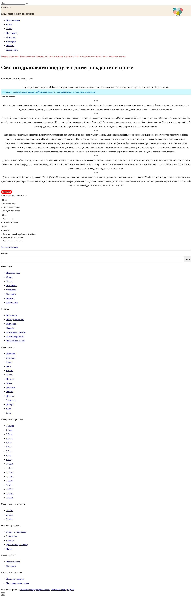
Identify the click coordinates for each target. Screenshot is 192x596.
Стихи (9, 24)
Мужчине (11, 358)
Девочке (10, 396)
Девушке (10, 387)
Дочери (10, 404)
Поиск (4, 253)
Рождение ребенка (15, 336)
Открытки (11, 37)
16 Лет (9, 489)
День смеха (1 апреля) (17, 544)
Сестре (9, 370)
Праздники (11, 315)
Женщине (10, 353)
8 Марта (10, 540)
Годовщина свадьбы (16, 332)
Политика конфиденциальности (35, 589)
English (70, 589)
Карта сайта (12, 50)
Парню (9, 391)
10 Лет (9, 464)
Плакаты (10, 45)
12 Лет (9, 472)
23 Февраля (11, 536)
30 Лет (9, 519)
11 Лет (9, 468)
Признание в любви (15, 340)
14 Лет (9, 480)
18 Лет (9, 497)
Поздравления (13, 20)
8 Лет (8, 455)
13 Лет (9, 476)
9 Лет (8, 459)
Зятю (8, 413)
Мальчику (11, 400)
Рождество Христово (16, 532)
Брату (9, 374)
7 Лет (8, 451)
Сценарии (11, 41)
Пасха (9, 549)
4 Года (9, 438)
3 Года (9, 434)
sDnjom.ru (6, 7)
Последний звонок (15, 319)
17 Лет (9, 493)
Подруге (10, 379)
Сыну (8, 408)
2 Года (9, 430)
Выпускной (11, 324)
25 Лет (9, 515)
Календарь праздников (9, 247)
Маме (9, 362)
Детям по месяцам (15, 579)
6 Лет (8, 447)
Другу (9, 383)
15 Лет (9, 485)
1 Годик (10, 426)
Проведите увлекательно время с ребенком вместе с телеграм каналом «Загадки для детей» (49, 92)
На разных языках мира (17, 583)
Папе (8, 366)
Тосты (9, 28)
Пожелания (11, 33)
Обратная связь (58, 589)
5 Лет (8, 442)
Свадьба (10, 328)
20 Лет (9, 510)
